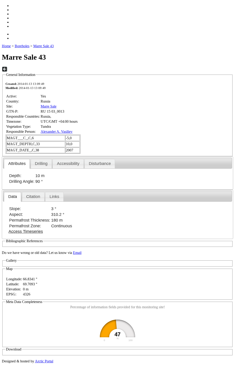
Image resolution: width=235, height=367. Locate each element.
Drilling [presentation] (41, 163)
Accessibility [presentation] (68, 163)
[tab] (17, 164)
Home (6, 46)
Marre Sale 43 (43, 46)
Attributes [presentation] (17, 163)
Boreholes (22, 46)
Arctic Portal (44, 361)
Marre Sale (48, 106)
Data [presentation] (12, 196)
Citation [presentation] (33, 196)
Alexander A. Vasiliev (57, 131)
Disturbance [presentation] (100, 163)
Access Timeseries (25, 231)
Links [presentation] (54, 196)
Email (77, 253)
